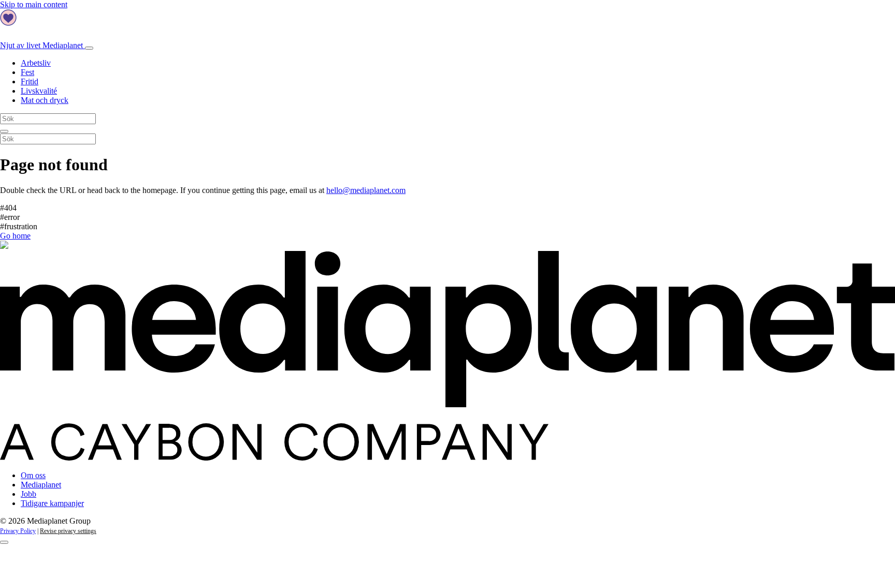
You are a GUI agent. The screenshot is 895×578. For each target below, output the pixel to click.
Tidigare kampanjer (52, 503)
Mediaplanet (41, 484)
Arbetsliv (36, 62)
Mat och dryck (44, 100)
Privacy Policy (18, 531)
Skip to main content (33, 4)
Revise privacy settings (68, 531)
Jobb (28, 494)
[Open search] (4, 131)
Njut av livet (41, 45)
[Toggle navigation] (89, 48)
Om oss (33, 475)
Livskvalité (39, 90)
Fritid (29, 81)
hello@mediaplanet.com (366, 190)
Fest (27, 72)
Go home (15, 235)
